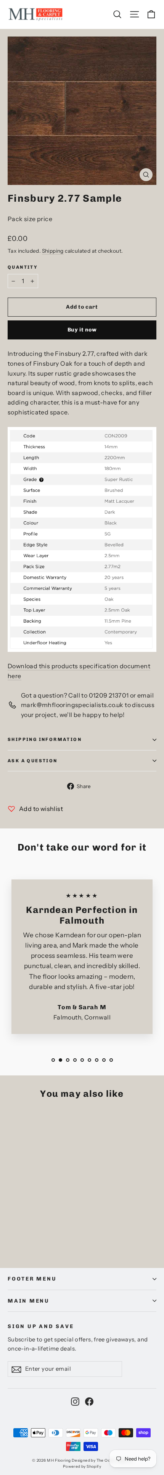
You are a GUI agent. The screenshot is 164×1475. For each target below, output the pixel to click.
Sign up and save (41, 1326)
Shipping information (45, 739)
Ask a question (33, 760)
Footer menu (32, 1279)
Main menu (29, 1301)
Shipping (53, 251)
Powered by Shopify (82, 1466)
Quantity (23, 267)
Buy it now (82, 330)
